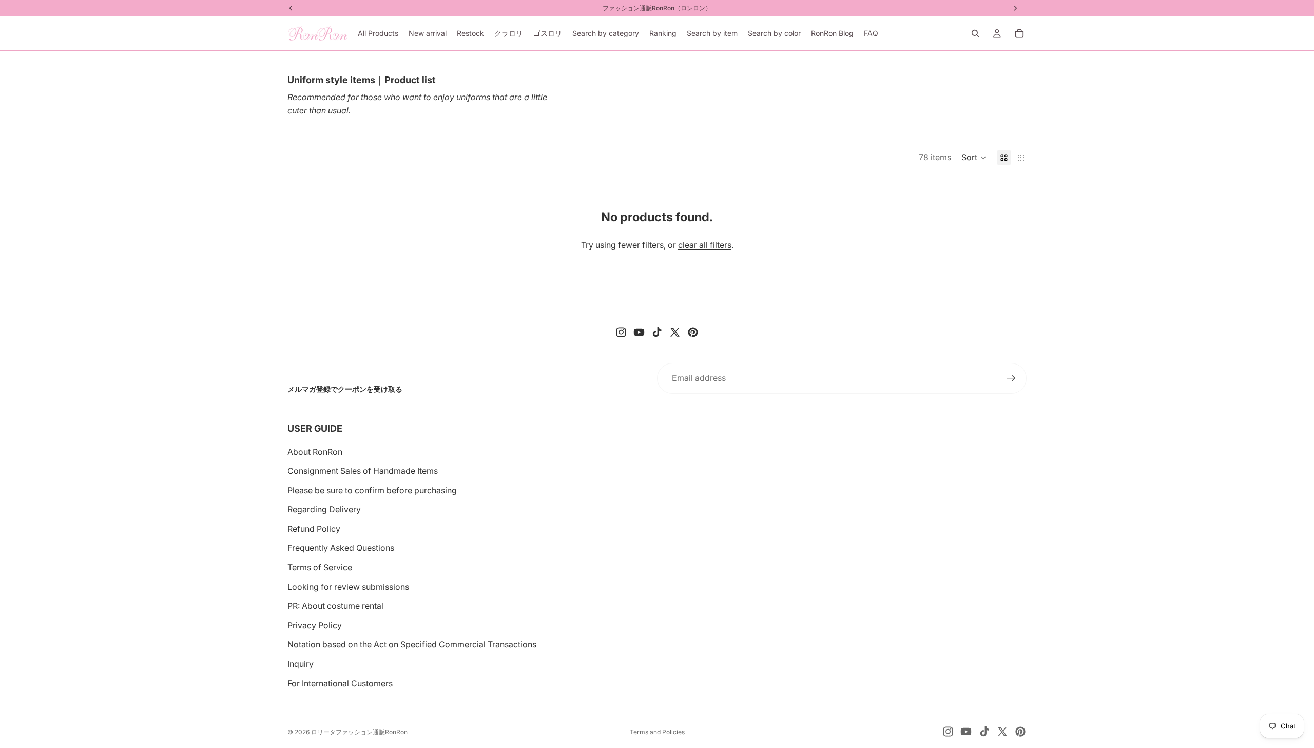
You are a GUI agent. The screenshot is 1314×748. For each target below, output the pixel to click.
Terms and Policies (657, 732)
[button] (974, 157)
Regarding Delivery (324, 509)
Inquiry (300, 664)
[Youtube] (639, 332)
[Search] (975, 33)
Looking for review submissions (348, 587)
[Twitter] (675, 332)
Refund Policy (313, 529)
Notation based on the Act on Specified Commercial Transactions (411, 644)
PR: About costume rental (335, 606)
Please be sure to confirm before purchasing (372, 490)
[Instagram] (621, 332)
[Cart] (1019, 33)
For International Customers (340, 683)
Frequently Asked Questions (340, 548)
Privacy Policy (314, 625)
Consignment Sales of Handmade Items (362, 471)
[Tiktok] (657, 332)
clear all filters (704, 245)
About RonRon (314, 452)
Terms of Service (319, 567)
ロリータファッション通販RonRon (359, 732)
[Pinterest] (693, 332)
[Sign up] (1011, 378)
